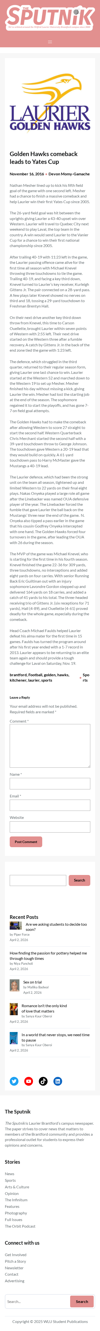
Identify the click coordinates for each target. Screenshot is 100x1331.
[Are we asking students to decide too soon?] (16, 926)
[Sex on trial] (14, 986)
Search (79, 880)
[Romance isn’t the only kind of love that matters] (14, 1009)
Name (16, 774)
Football (35, 674)
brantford (18, 674)
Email (15, 796)
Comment (19, 721)
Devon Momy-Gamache (69, 173)
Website (17, 817)
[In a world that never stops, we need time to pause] (14, 1038)
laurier (34, 680)
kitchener (18, 680)
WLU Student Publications (65, 1321)
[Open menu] (50, 42)
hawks (62, 674)
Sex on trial (32, 982)
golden (50, 674)
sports (46, 680)
